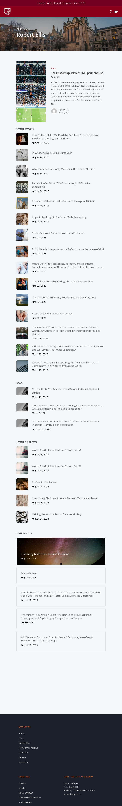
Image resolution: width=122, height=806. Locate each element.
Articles (22, 788)
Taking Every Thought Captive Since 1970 (61, 3)
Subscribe (24, 752)
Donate (22, 757)
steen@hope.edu (72, 793)
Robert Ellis (64, 109)
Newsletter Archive (28, 747)
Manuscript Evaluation (30, 797)
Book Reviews (26, 792)
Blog (53, 68)
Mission (22, 783)
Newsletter (24, 742)
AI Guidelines (25, 802)
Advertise (24, 761)
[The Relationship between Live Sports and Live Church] (31, 91)
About (22, 733)
